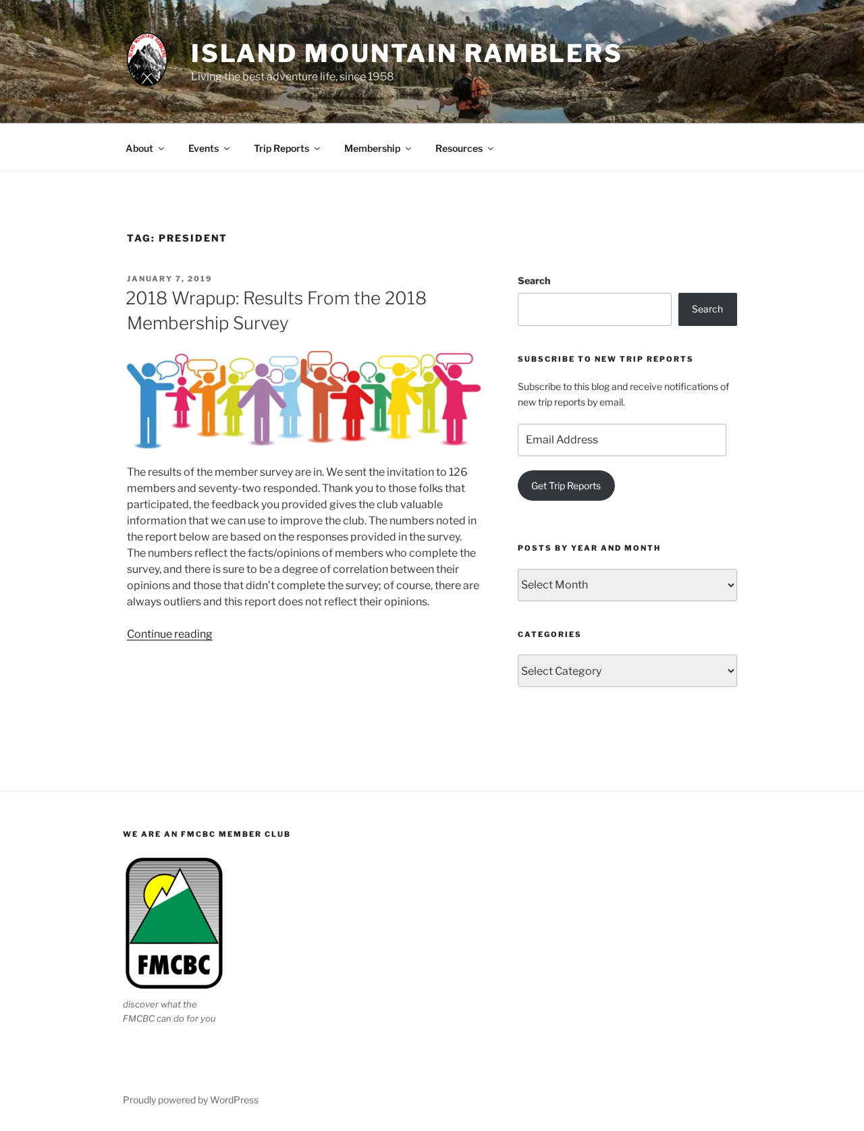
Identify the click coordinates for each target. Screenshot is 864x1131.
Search (534, 280)
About (139, 148)
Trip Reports (281, 148)
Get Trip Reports (566, 485)
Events (203, 148)
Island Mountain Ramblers (407, 53)
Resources (459, 148)
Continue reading (170, 634)
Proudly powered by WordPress (191, 1099)
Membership (372, 148)
